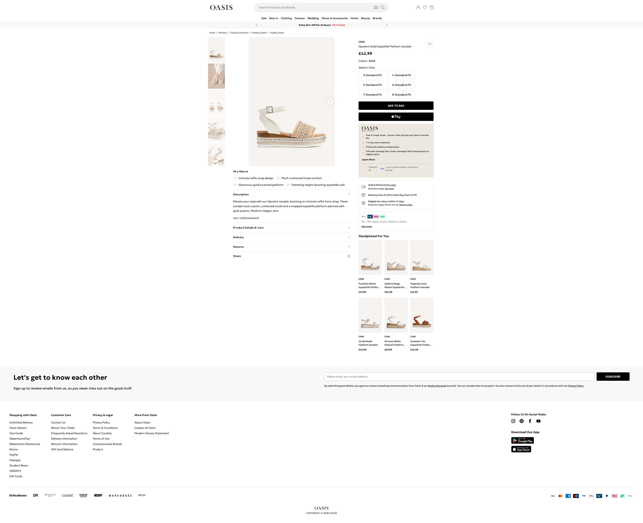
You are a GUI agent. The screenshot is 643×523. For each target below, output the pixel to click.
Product (98, 449)
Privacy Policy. (576, 385)
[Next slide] (387, 25)
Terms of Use (101, 438)
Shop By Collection (239, 32)
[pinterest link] (522, 421)
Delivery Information (64, 438)
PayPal (13, 454)
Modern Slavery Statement (151, 433)
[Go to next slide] (330, 101)
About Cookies (102, 433)
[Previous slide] (256, 25)
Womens (223, 32)
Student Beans (18, 465)
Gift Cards (15, 476)
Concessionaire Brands (107, 444)
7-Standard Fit (372, 94)
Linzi (362, 41)
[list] (292, 101)
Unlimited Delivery (21, 422)
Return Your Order (63, 427)
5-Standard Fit (372, 84)
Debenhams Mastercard (24, 444)
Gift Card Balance (62, 449)
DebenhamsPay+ (20, 438)
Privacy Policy (101, 422)
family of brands (437, 385)
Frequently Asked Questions (69, 433)
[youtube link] (538, 421)
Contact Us (58, 422)
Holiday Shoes (277, 32)
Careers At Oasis (145, 427)
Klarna (13, 449)
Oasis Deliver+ (18, 427)
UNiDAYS (15, 470)
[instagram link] (513, 421)
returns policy (405, 204)
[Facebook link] (530, 421)
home (212, 32)
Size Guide (16, 433)
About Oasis (142, 422)
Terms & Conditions (105, 427)
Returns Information (64, 444)
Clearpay (15, 460)
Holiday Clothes (259, 32)
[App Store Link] (522, 444)
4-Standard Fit (401, 75)
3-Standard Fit (372, 75)
